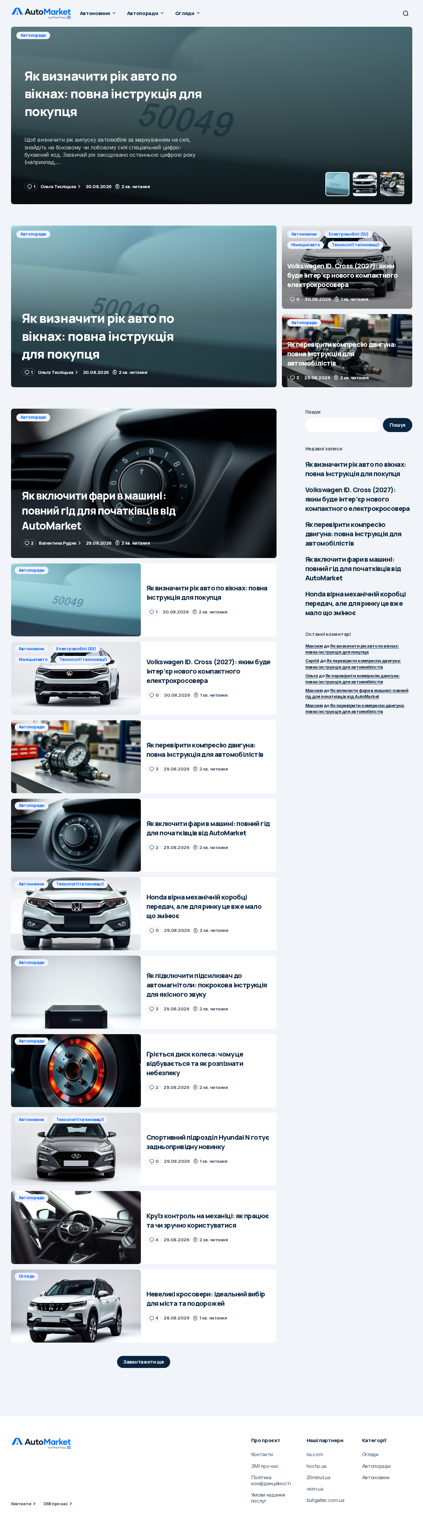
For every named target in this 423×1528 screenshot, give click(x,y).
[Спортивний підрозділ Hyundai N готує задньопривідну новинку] (76, 1149)
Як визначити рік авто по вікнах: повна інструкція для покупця (355, 469)
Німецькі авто (124, 35)
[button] (406, 13)
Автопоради (33, 234)
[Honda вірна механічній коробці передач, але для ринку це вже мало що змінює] (76, 913)
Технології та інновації (174, 35)
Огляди (27, 1276)
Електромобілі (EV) (78, 35)
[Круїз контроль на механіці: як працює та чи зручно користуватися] (76, 1227)
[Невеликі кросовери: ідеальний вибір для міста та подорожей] (76, 1306)
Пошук (313, 412)
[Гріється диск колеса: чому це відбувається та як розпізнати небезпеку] (76, 1070)
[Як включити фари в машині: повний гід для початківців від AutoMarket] (144, 483)
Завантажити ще (143, 1361)
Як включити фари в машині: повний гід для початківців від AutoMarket (353, 568)
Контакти (21, 1503)
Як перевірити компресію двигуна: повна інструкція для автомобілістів (353, 534)
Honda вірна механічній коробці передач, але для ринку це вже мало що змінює (355, 603)
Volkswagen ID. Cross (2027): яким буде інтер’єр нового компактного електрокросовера (357, 499)
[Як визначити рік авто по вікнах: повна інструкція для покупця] (144, 306)
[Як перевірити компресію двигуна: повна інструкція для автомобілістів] (347, 350)
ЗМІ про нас (55, 1503)
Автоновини (33, 35)
